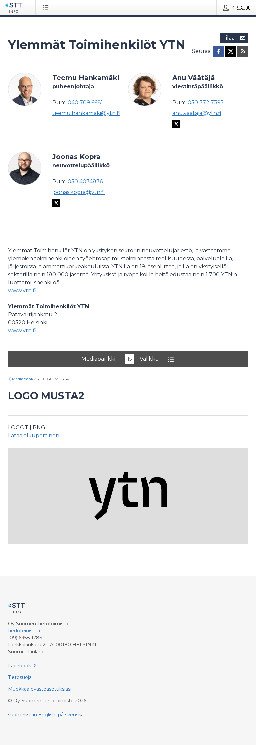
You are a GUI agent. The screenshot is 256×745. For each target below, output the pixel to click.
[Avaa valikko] (47, 7)
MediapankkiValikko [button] (120, 359)
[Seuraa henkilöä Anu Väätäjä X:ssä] (176, 125)
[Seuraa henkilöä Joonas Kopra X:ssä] (56, 204)
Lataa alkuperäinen (33, 435)
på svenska (71, 715)
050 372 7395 (206, 102)
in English (44, 715)
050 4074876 (85, 181)
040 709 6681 (85, 102)
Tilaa (228, 38)
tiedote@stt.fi (24, 631)
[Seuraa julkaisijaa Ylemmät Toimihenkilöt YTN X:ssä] (230, 51)
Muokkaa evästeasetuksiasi (39, 689)
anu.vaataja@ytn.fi (196, 113)
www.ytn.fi (22, 290)
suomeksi (19, 715)
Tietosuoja (20, 677)
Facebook (19, 666)
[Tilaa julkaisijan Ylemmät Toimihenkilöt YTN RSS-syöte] (242, 51)
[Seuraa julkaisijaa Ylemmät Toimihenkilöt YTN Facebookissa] (218, 51)
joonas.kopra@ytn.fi (78, 192)
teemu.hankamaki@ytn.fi (86, 113)
